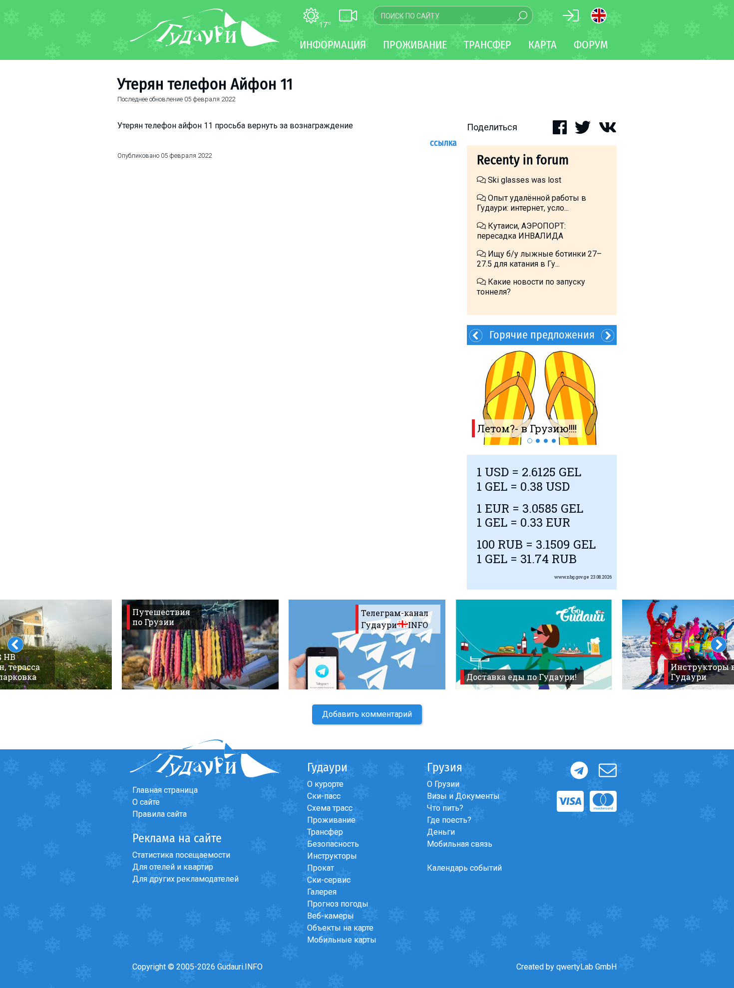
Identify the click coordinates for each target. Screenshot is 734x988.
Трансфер (325, 832)
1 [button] (529, 440)
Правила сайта (159, 814)
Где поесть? (449, 820)
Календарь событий (464, 868)
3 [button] (545, 440)
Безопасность (333, 844)
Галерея (322, 892)
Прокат (320, 868)
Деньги (441, 832)
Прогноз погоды (337, 904)
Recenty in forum (523, 160)
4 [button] (553, 440)
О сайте (146, 802)
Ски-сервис (329, 880)
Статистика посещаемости (181, 855)
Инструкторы (332, 856)
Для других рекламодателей (185, 879)
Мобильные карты (341, 940)
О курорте (325, 784)
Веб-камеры (330, 916)
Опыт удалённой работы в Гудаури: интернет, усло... (531, 203)
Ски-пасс (324, 796)
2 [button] (537, 440)
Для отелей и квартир (172, 867)
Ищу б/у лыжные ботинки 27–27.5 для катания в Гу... (539, 259)
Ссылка (443, 142)
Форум (591, 44)
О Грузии (443, 784)
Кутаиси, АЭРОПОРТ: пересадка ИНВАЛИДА (521, 231)
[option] (542, 395)
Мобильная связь (459, 844)
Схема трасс (330, 808)
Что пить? (445, 808)
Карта (542, 44)
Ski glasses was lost (523, 180)
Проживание (331, 820)
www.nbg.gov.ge (571, 577)
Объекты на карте (340, 928)
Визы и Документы (463, 796)
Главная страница (165, 790)
